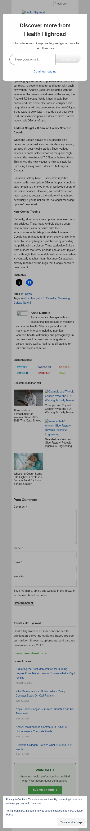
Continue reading (45, 71)
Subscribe (68, 59)
